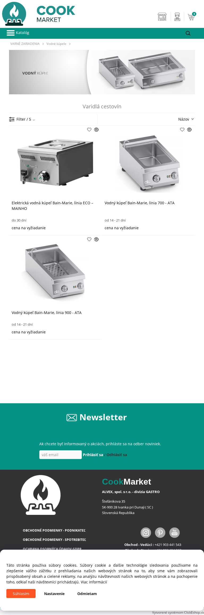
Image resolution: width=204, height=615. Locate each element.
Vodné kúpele (56, 43)
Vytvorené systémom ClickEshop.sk (178, 612)
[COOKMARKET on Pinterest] (161, 532)
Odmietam (87, 593)
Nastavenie (54, 593)
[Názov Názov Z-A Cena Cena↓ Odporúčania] (178, 118)
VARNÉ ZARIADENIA (25, 43)
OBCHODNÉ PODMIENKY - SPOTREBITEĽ (54, 539)
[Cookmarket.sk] (37, 12)
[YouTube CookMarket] (174, 532)
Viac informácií (94, 581)
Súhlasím (21, 593)
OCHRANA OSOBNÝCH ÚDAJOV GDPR (52, 549)
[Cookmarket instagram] (146, 532)
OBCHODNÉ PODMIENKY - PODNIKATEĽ (54, 530)
